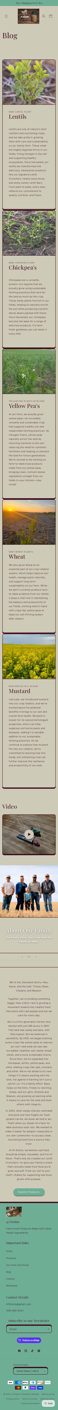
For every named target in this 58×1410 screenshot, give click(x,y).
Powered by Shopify (30, 1394)
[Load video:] (29, 834)
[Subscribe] (48, 1329)
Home (9, 1251)
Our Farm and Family (17, 1265)
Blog (8, 1272)
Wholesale (11, 1285)
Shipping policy (47, 1399)
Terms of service (29, 1399)
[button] (6, 16)
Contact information (30, 1403)
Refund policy (48, 1394)
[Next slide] (35, 956)
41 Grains (16, 1394)
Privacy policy (12, 1399)
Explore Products (29, 1191)
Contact (10, 1278)
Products (11, 1258)
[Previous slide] (22, 956)
